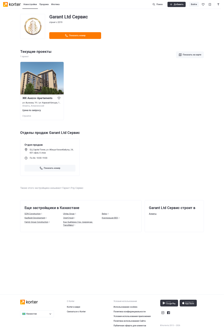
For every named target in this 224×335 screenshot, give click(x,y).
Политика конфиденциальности (130, 311)
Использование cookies (125, 307)
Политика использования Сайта (130, 321)
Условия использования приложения (132, 316)
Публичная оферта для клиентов (130, 325)
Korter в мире (73, 307)
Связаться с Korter (76, 311)
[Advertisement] (98, 260)
